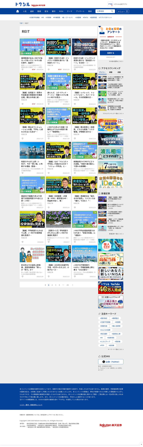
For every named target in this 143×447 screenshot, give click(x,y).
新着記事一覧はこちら (115, 234)
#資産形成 (103, 326)
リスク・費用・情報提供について (31, 405)
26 (68, 285)
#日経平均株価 (35, 17)
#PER (102, 345)
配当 (46, 11)
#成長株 (111, 345)
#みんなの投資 (105, 330)
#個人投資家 (116, 326)
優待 (53, 11)
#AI (42, 17)
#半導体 (48, 17)
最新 (32, 11)
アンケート (80, 11)
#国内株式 (103, 318)
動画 (39, 11)
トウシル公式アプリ (120, 4)
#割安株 (117, 341)
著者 (90, 11)
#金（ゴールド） (68, 17)
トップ (17, 11)
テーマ (69, 11)
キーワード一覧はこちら (115, 349)
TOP (21, 23)
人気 (24, 11)
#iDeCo (85, 17)
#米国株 (78, 17)
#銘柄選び (115, 318)
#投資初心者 (116, 334)
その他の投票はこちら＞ (116, 61)
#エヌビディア (105, 341)
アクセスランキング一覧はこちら (112, 113)
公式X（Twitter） (113, 361)
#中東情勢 (56, 17)
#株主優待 (103, 334)
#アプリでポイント (105, 17)
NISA (61, 11)
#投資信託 (93, 17)
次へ (72, 285)
